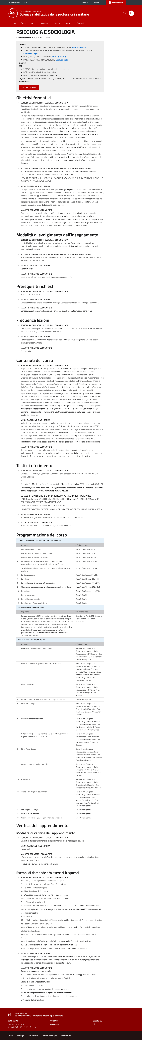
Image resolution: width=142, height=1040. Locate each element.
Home (13, 23)
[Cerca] (131, 13)
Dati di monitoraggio (49, 1035)
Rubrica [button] (84, 2)
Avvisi (57, 23)
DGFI (25, 2)
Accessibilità (33, 1035)
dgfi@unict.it (55, 1024)
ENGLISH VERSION (29, 87)
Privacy (10, 1035)
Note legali (21, 1035)
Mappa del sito (66, 1035)
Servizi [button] (96, 2)
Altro (68, 23)
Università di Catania (14, 2)
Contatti (80, 23)
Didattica (44, 23)
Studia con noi (27, 23)
